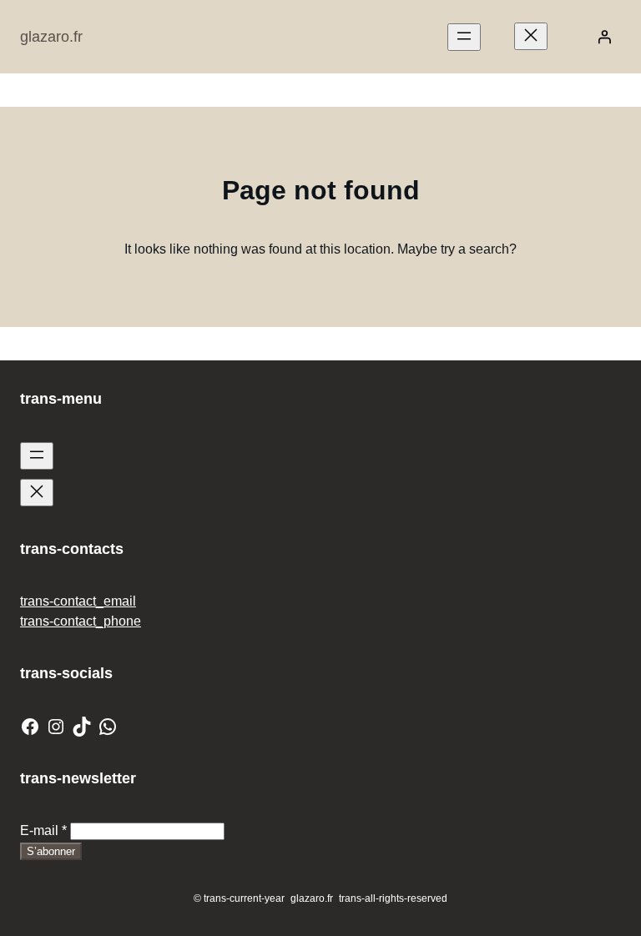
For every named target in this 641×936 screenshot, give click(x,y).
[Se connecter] (604, 36)
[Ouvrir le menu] (464, 37)
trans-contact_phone (80, 621)
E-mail (43, 830)
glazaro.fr (51, 36)
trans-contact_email (78, 601)
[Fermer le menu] (531, 36)
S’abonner (51, 851)
